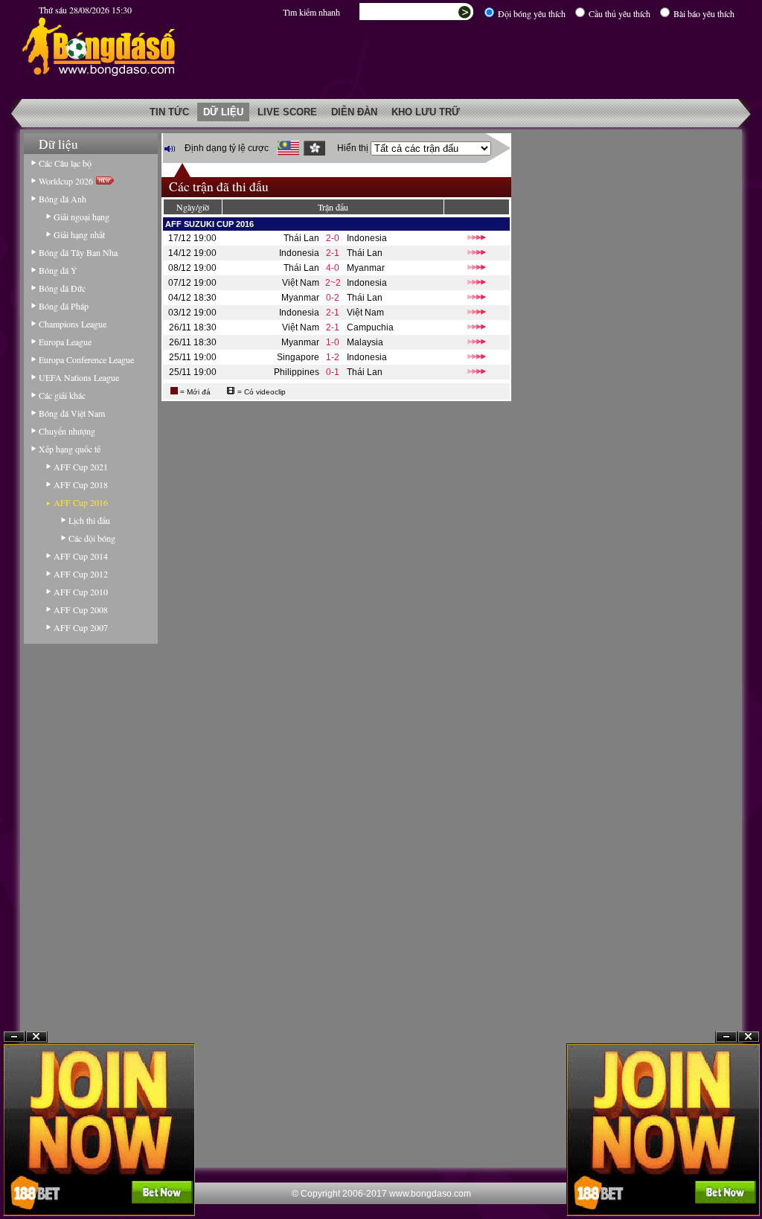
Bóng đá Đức (62, 288)
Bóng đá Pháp (64, 306)
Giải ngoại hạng (81, 217)
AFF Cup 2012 (81, 574)
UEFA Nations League (79, 377)
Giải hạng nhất (79, 234)
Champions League (72, 324)
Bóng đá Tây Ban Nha (78, 252)
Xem (726, 1182)
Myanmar (366, 268)
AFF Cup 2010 (81, 592)
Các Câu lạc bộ (65, 163)
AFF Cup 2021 (81, 467)
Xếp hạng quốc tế (69, 449)
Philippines (296, 372)
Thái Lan (301, 238)
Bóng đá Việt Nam (72, 413)
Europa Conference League (86, 359)
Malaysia (365, 342)
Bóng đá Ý (58, 270)
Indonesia (367, 238)
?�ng (748, 1182)
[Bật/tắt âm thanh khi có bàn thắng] (169, 148)
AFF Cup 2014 (81, 556)
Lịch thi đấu (89, 520)
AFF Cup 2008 (81, 609)
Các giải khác (62, 395)
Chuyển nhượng (67, 431)
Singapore (298, 357)
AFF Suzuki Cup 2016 (209, 224)
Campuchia (370, 327)
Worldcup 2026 (67, 181)
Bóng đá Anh (62, 199)
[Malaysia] (288, 148)
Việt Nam (300, 283)
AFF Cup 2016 (81, 502)
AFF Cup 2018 (81, 484)
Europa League (65, 342)
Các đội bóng (91, 538)
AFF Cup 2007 (81, 627)
